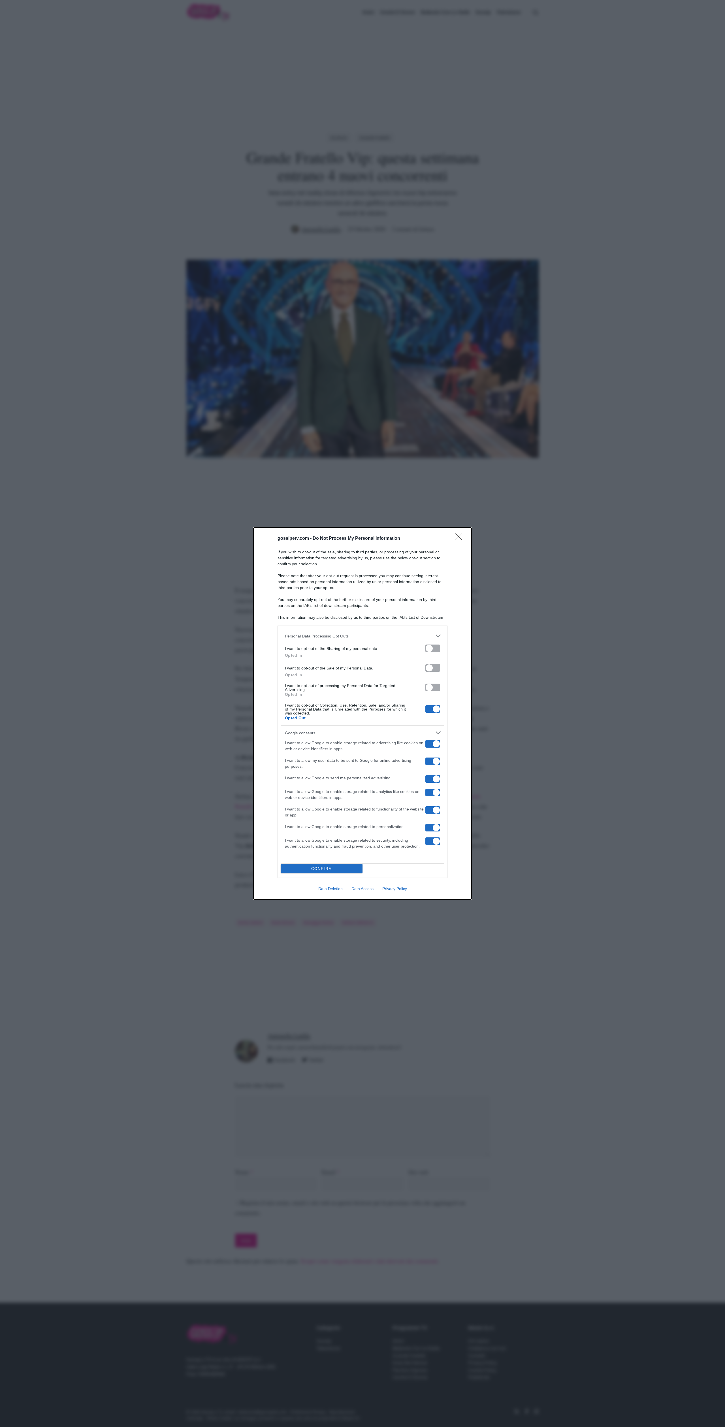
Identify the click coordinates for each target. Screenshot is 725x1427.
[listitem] (362, 636)
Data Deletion (330, 888)
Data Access (362, 888)
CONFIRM (321, 869)
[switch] (432, 648)
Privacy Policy (394, 888)
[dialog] (362, 713)
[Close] (460, 538)
